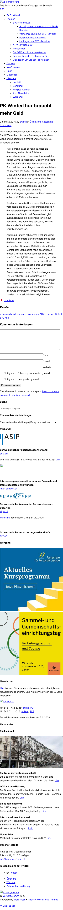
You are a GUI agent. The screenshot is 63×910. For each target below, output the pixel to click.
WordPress (19, 899)
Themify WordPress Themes (43, 899)
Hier (2, 688)
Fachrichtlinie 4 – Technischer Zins (31, 56)
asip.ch (4, 453)
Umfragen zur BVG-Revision (34, 41)
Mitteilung (5, 517)
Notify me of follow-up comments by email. (27, 373)
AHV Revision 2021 (23, 44)
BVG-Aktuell (13, 15)
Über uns (11, 78)
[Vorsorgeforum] (9, 1)
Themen (10, 19)
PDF (32, 707)
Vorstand (18, 85)
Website (47, 367)
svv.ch (3, 535)
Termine (10, 63)
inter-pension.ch (8, 488)
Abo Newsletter (21, 93)
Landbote (9, 300)
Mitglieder (11, 74)
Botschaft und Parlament (32, 37)
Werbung (18, 96)
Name (46, 355)
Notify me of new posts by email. (21, 379)
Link (58, 459)
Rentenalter (19, 48)
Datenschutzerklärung (18, 886)
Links (9, 71)
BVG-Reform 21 (21, 22)
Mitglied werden (21, 89)
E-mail (46, 361)
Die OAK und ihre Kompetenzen (29, 52)
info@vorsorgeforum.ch (12, 859)
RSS (2, 9)
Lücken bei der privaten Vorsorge (19, 314)
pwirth (23, 121)
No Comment (13, 67)
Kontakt (17, 82)
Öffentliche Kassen (40, 121)
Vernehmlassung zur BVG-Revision (37, 33)
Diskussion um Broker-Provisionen (31, 59)
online (26, 707)
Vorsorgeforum (11, 895)
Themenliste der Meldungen (15, 422)
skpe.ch (4, 511)
